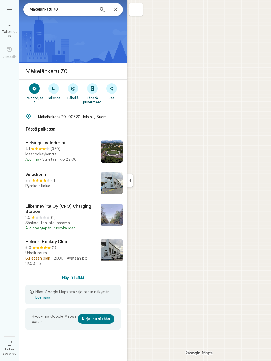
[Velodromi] (73, 184)
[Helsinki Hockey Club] (73, 252)
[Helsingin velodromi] (73, 152)
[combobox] (62, 9)
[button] (133, 9)
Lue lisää (42, 297)
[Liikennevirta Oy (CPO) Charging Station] (73, 217)
